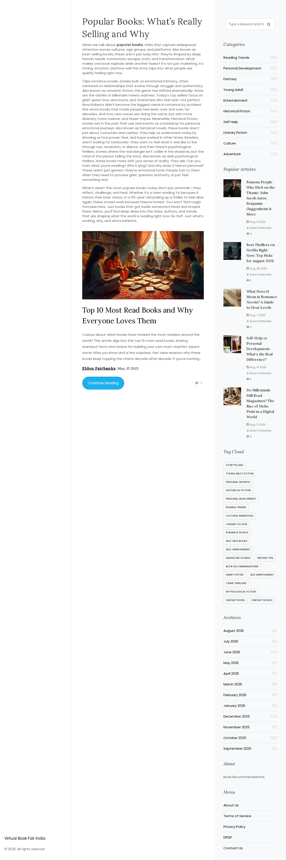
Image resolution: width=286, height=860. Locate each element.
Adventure (250, 154)
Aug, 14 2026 (257, 367)
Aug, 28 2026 (258, 268)
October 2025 (250, 737)
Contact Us (233, 848)
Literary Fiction (250, 132)
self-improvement (238, 549)
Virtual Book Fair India (24, 838)
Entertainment (250, 100)
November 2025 (250, 727)
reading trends (236, 507)
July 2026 (250, 641)
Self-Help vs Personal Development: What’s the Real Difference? (259, 349)
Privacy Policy (234, 826)
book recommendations (242, 566)
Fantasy (250, 79)
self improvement (262, 574)
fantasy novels (262, 600)
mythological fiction (241, 591)
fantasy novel (235, 600)
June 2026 (250, 652)
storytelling (234, 465)
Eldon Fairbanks (99, 368)
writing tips (265, 558)
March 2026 (250, 684)
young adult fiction (240, 473)
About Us (231, 805)
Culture (250, 143)
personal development (241, 499)
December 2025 (250, 716)
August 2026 (250, 630)
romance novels (237, 532)
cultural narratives (239, 516)
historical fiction (238, 490)
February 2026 (250, 695)
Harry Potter (235, 574)
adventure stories (238, 558)
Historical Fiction (250, 111)
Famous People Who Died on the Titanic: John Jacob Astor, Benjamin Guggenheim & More (260, 198)
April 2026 (250, 673)
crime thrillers (236, 583)
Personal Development (250, 68)
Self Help (250, 121)
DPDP (227, 837)
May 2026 (250, 662)
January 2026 (250, 705)
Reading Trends (250, 57)
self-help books (236, 541)
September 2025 (250, 748)
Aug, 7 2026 (257, 315)
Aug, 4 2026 (257, 222)
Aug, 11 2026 (257, 424)
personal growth (238, 482)
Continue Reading (103, 383)
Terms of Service (237, 816)
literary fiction (236, 524)
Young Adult (250, 89)
